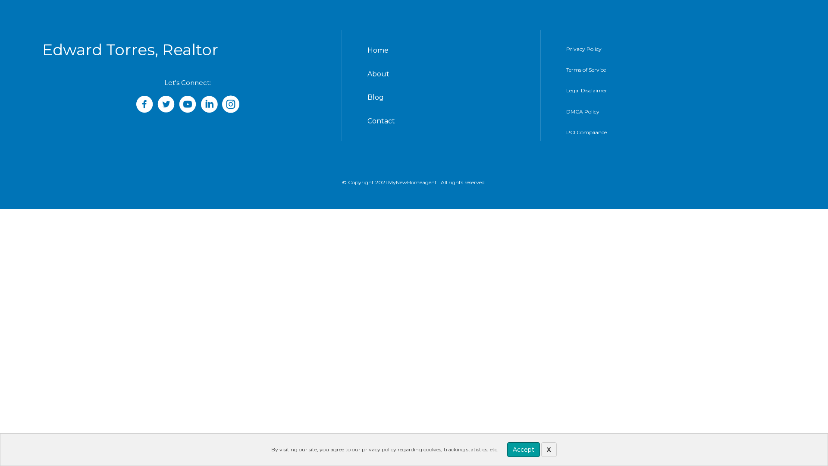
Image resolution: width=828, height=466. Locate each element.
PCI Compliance (586, 132)
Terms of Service (586, 69)
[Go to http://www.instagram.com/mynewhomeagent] (230, 105)
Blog (375, 97)
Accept (523, 449)
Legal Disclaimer (586, 90)
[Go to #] (187, 105)
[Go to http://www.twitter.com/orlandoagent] (166, 105)
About (378, 74)
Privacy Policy (584, 49)
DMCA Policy (582, 111)
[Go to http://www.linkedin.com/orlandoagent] (209, 105)
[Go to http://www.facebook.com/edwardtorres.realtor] (144, 105)
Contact (381, 121)
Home (378, 50)
